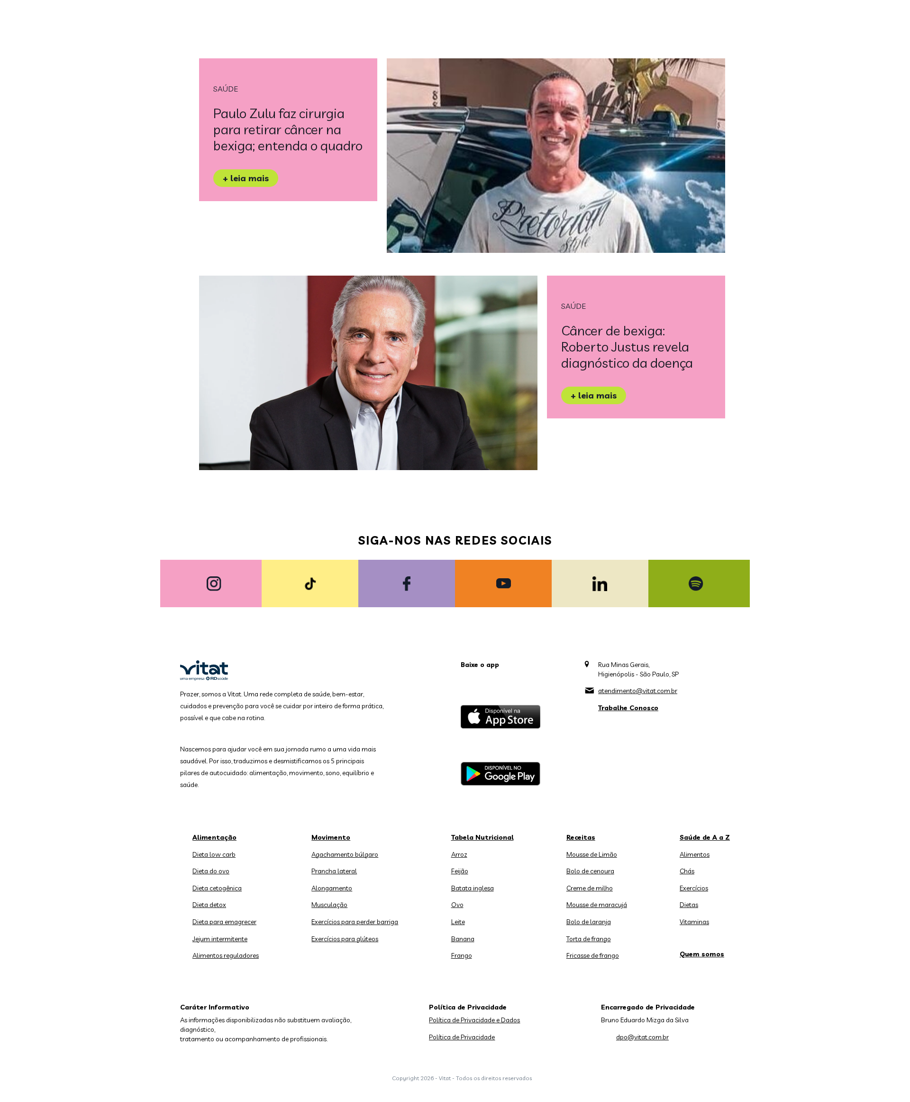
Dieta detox (209, 904)
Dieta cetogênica (217, 888)
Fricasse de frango (592, 955)
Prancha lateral (334, 871)
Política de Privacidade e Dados (474, 1020)
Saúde (225, 88)
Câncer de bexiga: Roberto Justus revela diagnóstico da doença (627, 346)
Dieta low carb (214, 854)
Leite (458, 921)
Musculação (329, 904)
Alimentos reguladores (225, 955)
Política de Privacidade (462, 1037)
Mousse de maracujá (596, 904)
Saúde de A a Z (705, 837)
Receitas (580, 837)
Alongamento (331, 888)
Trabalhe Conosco (628, 708)
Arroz (459, 854)
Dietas (689, 904)
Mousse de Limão (591, 854)
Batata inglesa (472, 888)
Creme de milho (589, 888)
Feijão (459, 871)
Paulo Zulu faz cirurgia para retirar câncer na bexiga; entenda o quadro (288, 129)
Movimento (330, 837)
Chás (687, 871)
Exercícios (694, 888)
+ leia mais (246, 178)
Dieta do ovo (210, 871)
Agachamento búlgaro (344, 854)
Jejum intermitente (219, 939)
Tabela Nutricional (482, 837)
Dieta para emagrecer (224, 921)
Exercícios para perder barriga (354, 921)
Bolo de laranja (588, 921)
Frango (461, 955)
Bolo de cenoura (590, 871)
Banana (462, 939)
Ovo (457, 904)
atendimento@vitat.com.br (637, 690)
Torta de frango (588, 939)
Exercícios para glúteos (344, 939)
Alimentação (214, 837)
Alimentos (695, 854)
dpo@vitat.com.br (642, 1037)
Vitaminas (694, 921)
